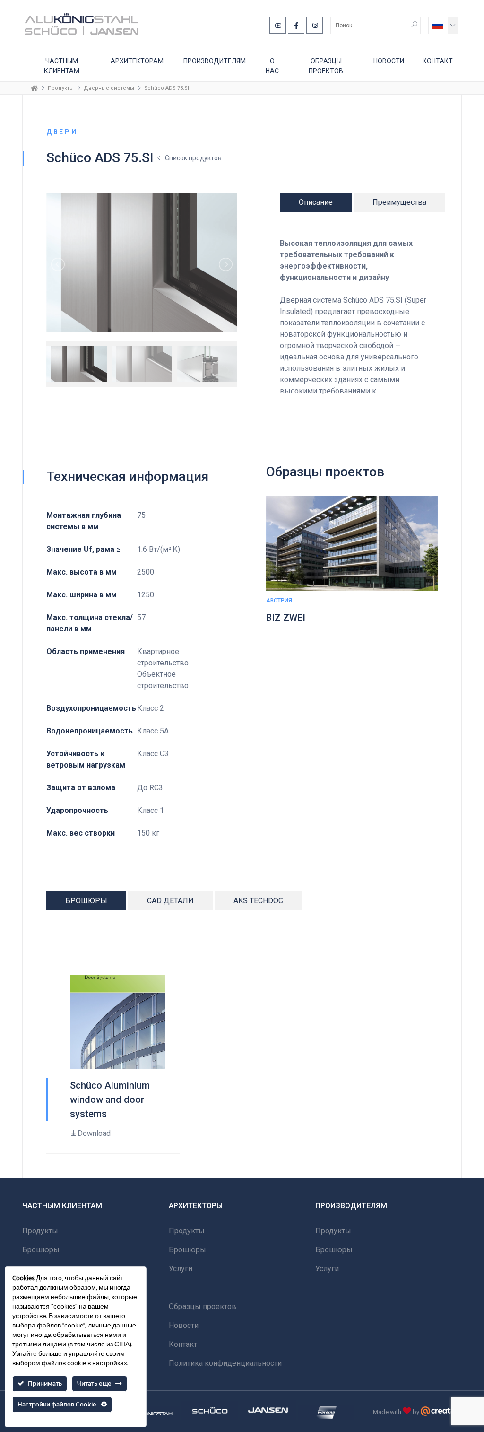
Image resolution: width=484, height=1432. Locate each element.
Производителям (214, 61)
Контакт (438, 61)
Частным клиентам (61, 66)
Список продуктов (193, 158)
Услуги (180, 1268)
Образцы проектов (326, 66)
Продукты (61, 88)
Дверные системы (109, 88)
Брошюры (41, 1249)
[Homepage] (34, 88)
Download (94, 1133)
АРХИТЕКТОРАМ (137, 61)
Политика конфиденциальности (225, 1363)
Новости (388, 61)
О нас (272, 66)
